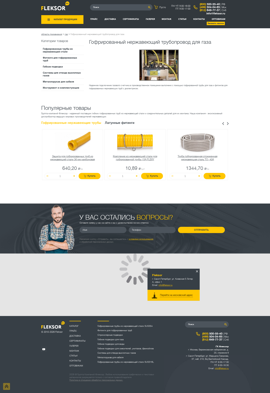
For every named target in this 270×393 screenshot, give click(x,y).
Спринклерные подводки (110, 335)
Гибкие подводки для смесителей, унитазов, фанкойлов (126, 348)
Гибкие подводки (53, 66)
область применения (51, 34)
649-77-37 (210, 10)
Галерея (150, 19)
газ (66, 34)
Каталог (74, 326)
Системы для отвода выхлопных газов (62, 74)
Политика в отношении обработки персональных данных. (96, 380)
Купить (91, 176)
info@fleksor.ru (215, 13)
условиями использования (141, 239)
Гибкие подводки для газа (111, 339)
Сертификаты (131, 19)
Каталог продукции (65, 19)
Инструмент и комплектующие (61, 87)
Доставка (110, 19)
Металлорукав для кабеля (58, 81)
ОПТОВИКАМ (218, 19)
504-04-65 (210, 7)
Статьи (182, 19)
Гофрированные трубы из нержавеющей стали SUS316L (126, 362)
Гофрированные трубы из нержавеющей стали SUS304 (125, 326)
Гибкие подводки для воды (111, 344)
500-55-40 (210, 4)
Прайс (94, 19)
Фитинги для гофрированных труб (60, 59)
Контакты (199, 19)
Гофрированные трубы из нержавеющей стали (58, 50)
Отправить (201, 230)
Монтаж (166, 19)
